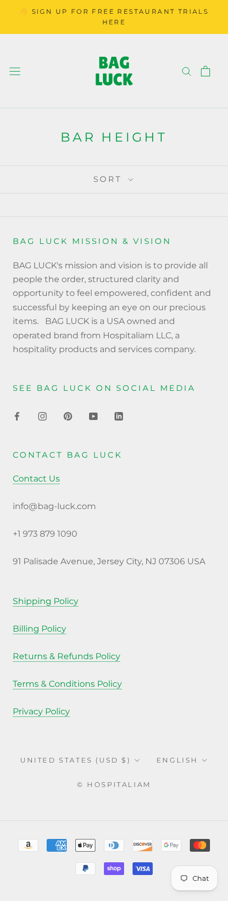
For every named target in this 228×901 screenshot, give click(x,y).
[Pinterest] (68, 416)
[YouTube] (93, 416)
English (177, 760)
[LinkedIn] (119, 416)
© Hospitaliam (114, 784)
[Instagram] (42, 416)
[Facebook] (17, 416)
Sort (109, 179)
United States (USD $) (75, 760)
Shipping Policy (45, 601)
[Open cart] (205, 71)
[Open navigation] (15, 70)
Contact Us (36, 479)
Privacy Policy (41, 711)
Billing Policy (39, 629)
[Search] (186, 70)
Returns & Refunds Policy (66, 656)
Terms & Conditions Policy (67, 684)
